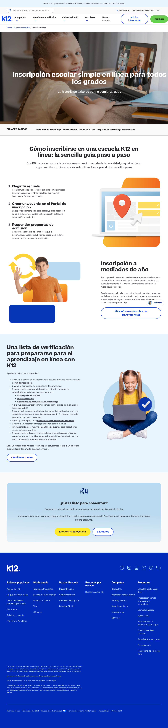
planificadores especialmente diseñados (55, 420)
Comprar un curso (146, 610)
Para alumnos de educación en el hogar (148, 623)
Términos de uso (13, 711)
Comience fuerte (22, 457)
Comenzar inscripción (69, 600)
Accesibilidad (104, 711)
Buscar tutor (143, 615)
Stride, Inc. (116, 589)
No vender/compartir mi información (82, 711)
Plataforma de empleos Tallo (149, 652)
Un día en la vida (87, 129)
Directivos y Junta (119, 606)
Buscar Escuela (106, 19)
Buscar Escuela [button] (92, 592)
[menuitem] (48, 129)
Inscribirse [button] (90, 17)
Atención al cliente (41, 600)
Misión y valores (118, 600)
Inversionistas (117, 612)
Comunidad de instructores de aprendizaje (37, 401)
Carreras (115, 618)
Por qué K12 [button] (20, 17)
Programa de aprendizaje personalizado (116, 129)
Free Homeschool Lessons (146, 632)
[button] (159, 10)
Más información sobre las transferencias (131, 313)
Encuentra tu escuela (72, 532)
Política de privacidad (30, 711)
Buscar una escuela (22, 28)
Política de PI (116, 711)
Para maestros (144, 645)
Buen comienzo (70, 129)
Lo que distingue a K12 (17, 594)
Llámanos (103, 532)
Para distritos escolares (149, 639)
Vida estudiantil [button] (70, 17)
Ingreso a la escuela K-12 (145, 10)
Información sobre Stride (123, 594)
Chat (35, 606)
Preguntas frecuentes (43, 589)
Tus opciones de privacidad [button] (51, 711)
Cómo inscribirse (67, 594)
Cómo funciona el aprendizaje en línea (16, 602)
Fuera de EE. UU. (67, 606)
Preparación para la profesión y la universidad (147, 601)
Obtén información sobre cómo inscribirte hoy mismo (103, 3)
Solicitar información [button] (134, 19)
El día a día (12, 609)
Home (9, 28)
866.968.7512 (124, 10)
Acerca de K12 (13, 589)
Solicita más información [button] (44, 594)
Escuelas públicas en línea (148, 590)
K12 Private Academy (17, 621)
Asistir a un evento (15, 615)
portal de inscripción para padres (32, 211)
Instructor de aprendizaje (48, 129)
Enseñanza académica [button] (44, 17)
